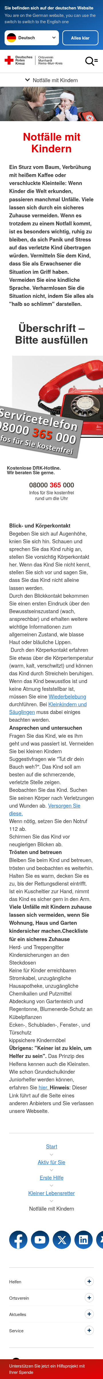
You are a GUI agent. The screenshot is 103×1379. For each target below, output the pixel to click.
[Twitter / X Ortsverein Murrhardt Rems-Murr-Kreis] (62, 1240)
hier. (44, 1087)
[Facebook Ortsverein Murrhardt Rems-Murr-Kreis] (18, 1240)
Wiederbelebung (67, 696)
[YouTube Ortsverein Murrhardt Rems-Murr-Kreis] (40, 1240)
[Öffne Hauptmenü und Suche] (91, 61)
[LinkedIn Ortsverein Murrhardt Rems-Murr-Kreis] (83, 1240)
